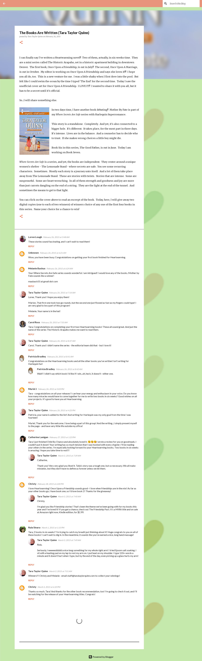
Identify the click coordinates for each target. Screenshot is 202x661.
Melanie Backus (36, 268)
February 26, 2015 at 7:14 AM (62, 292)
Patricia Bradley (37, 356)
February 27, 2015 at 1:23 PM (62, 437)
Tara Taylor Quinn (38, 292)
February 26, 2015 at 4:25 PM (62, 410)
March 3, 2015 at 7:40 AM (69, 496)
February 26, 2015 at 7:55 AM (54, 322)
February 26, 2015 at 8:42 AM (69, 369)
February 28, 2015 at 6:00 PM (51, 484)
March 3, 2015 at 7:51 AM (60, 571)
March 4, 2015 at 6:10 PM (49, 587)
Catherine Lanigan (38, 437)
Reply (31, 246)
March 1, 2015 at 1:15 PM (53, 527)
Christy (32, 483)
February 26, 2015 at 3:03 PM (51, 389)
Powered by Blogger (103, 656)
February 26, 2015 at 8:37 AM (62, 341)
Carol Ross (34, 322)
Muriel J (32, 388)
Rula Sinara (34, 527)
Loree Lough (35, 237)
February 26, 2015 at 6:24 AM (60, 268)
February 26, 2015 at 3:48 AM (56, 237)
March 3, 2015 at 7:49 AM (69, 540)
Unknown (33, 252)
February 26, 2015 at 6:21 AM (53, 253)
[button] (21, 43)
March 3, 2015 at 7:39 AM (69, 455)
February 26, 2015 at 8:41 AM (60, 356)
